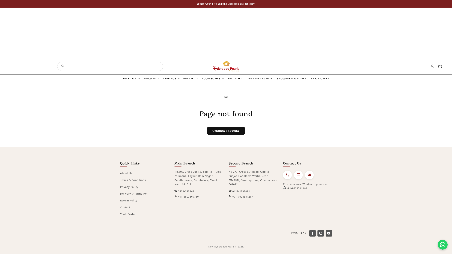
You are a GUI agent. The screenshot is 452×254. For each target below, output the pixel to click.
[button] (130, 78)
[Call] (287, 175)
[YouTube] (329, 233)
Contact (125, 207)
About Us (126, 173)
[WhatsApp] (443, 245)
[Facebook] (312, 233)
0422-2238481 (187, 191)
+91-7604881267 (242, 196)
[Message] (298, 175)
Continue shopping (226, 130)
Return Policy (129, 200)
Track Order (128, 214)
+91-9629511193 (297, 188)
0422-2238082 (241, 191)
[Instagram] (320, 233)
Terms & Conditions (133, 180)
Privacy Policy (129, 187)
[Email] (309, 175)
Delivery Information (134, 193)
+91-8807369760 (188, 196)
